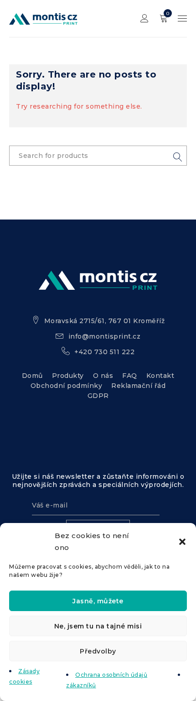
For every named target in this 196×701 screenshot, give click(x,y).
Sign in (144, 18)
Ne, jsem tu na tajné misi (98, 626)
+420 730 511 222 (104, 352)
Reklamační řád (138, 386)
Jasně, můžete (98, 601)
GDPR (98, 396)
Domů (32, 375)
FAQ (129, 375)
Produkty (68, 375)
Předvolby (98, 651)
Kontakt (160, 375)
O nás (103, 375)
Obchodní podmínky (67, 386)
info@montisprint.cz (104, 336)
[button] (182, 541)
